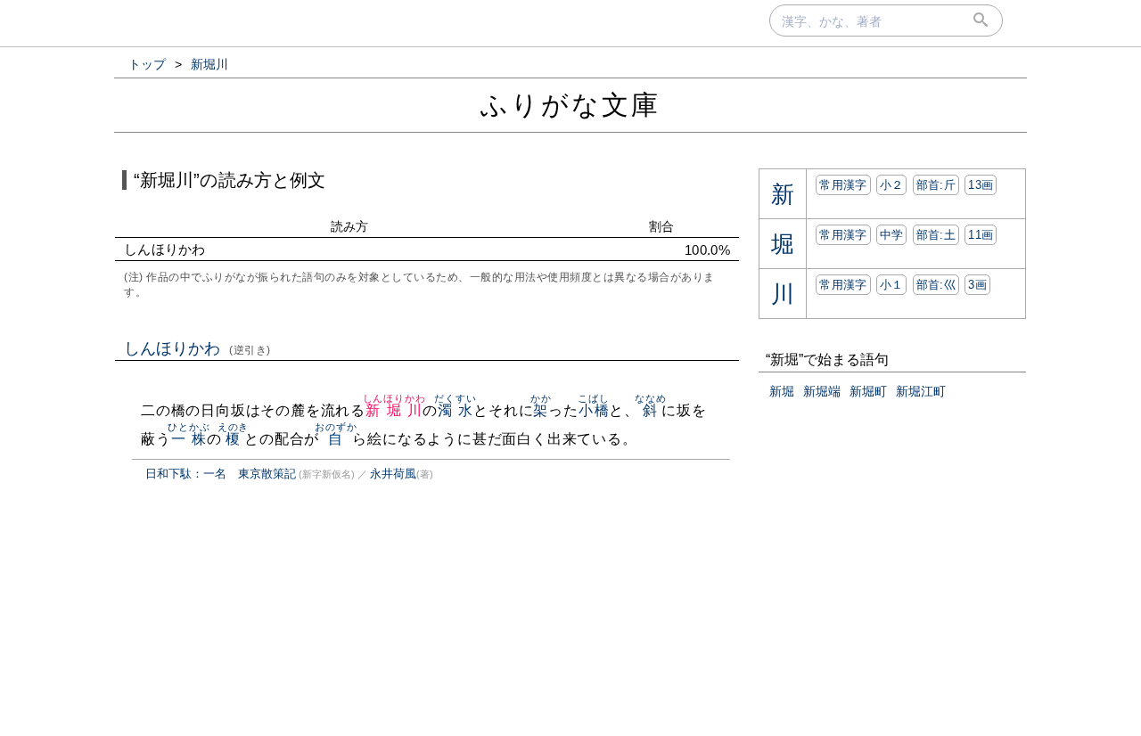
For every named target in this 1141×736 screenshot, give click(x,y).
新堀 (781, 391)
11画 (980, 234)
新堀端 (822, 391)
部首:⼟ (936, 234)
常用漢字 (842, 185)
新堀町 (868, 391)
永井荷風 (393, 473)
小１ (892, 284)
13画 (980, 185)
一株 (188, 438)
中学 (892, 234)
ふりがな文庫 (570, 104)
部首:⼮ (936, 284)
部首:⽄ (936, 185)
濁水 (455, 410)
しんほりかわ (197, 348)
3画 (977, 284)
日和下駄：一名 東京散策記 (220, 473)
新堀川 (394, 410)
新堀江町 (921, 391)
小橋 (593, 410)
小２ (892, 185)
